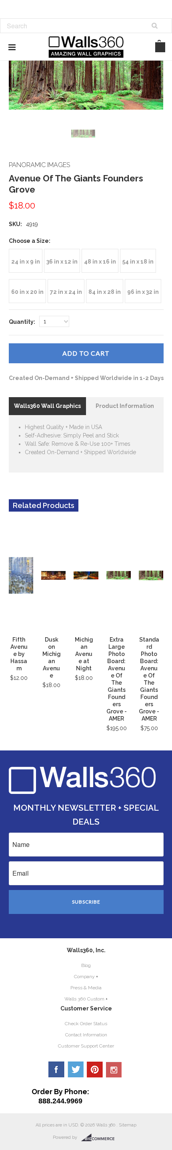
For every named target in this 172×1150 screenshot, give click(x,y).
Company (84, 976)
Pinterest (95, 1069)
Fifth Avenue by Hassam (19, 653)
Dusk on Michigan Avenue (51, 657)
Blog (86, 965)
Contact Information (86, 1035)
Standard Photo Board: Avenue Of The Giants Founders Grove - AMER (149, 679)
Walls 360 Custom (84, 999)
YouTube (114, 1069)
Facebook (56, 1069)
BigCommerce (100, 1137)
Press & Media (86, 987)
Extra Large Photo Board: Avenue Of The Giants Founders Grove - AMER (116, 679)
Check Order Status (86, 1023)
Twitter (76, 1069)
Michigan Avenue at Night (84, 653)
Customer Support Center (86, 1046)
